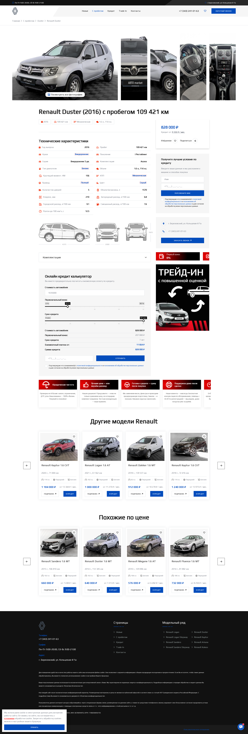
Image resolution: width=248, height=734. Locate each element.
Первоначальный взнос (56, 300)
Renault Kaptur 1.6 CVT (55, 465)
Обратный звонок (224, 11)
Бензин (85, 168)
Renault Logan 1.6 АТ (97, 465)
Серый (143, 182)
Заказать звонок (182, 240)
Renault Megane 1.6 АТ (142, 561)
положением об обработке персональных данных (124, 366)
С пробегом (97, 11)
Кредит (111, 11)
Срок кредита (51, 314)
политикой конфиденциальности (90, 366)
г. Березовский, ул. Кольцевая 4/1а (221, 3)
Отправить (120, 358)
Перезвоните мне (183, 193)
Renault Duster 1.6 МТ (98, 561)
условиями (9, 718)
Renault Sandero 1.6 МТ (55, 561)
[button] (241, 727)
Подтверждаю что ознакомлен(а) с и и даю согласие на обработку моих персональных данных (96, 367)
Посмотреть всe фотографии (66, 94)
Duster (40, 21)
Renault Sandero (173, 642)
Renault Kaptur (201, 637)
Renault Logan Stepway (177, 637)
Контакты (135, 11)
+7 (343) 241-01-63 (189, 11)
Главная (16, 21)
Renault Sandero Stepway (177, 647)
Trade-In (123, 11)
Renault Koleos (201, 647)
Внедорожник (81, 154)
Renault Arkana (201, 642)
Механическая (139, 175)
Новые (85, 11)
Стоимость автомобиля (56, 287)
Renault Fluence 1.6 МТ (185, 561)
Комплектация (52, 257)
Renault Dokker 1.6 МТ (142, 465)
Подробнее (49, 494)
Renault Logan (172, 632)
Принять (34, 727)
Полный (84, 182)
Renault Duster (201, 632)
